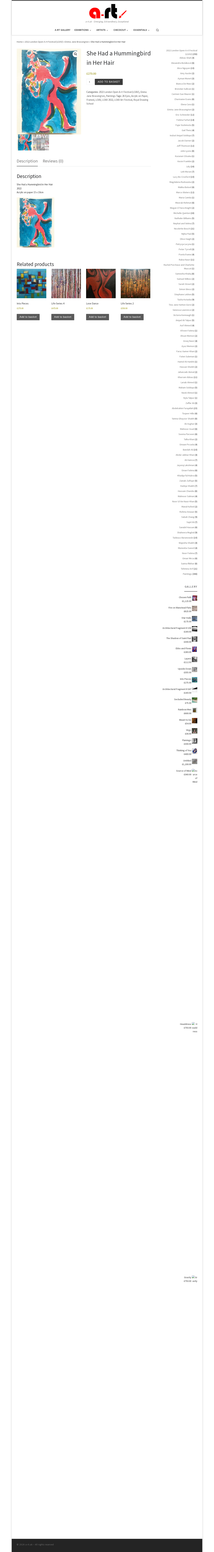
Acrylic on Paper (139, 96)
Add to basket (109, 81)
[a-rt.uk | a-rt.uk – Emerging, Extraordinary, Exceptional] (107, 10)
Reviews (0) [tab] (53, 161)
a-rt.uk (28, 1544)
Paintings (111, 96)
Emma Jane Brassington (77, 41)
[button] (76, 54)
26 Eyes (126, 96)
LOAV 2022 (107, 99)
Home (20, 41)
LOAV (98, 99)
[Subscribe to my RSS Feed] (196, 1545)
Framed (90, 99)
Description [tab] (27, 161)
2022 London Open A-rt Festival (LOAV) (44, 41)
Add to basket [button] (28, 316)
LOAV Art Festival (123, 99)
